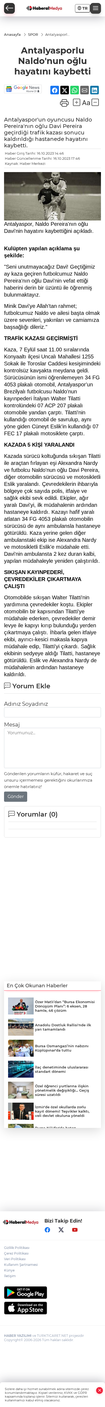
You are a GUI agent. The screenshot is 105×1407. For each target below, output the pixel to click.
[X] (61, 1229)
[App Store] (52, 1308)
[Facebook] (47, 1229)
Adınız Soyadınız (26, 704)
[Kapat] (99, 1390)
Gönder (16, 796)
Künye (9, 1270)
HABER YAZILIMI (18, 1336)
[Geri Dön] (9, 8)
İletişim (10, 1276)
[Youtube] (74, 1229)
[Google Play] (52, 1292)
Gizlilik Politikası (16, 1248)
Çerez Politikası (16, 1253)
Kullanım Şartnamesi (21, 1265)
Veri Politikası (15, 1259)
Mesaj (12, 724)
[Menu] (95, 8)
